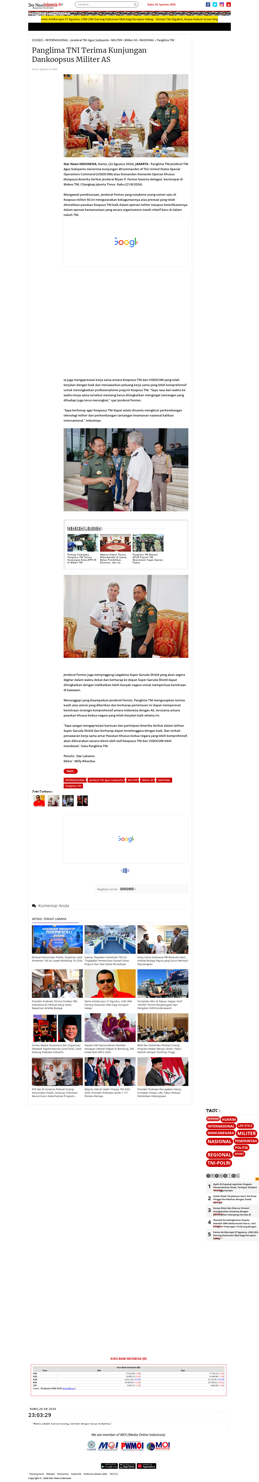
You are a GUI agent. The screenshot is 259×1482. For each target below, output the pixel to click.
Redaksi (50, 1473)
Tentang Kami (36, 1473)
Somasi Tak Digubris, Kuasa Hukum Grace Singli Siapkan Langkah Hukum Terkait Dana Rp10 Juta (182, 19)
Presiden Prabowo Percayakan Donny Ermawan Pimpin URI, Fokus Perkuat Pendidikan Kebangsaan (159, 1093)
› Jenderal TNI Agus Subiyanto (89, 40)
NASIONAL (164, 780)
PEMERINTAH (246, 1141)
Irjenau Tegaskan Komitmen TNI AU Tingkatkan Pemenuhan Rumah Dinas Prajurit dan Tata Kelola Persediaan (107, 961)
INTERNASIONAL (75, 780)
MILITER (132, 780)
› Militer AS (130, 40)
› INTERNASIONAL (56, 40)
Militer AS (147, 780)
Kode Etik (76, 1473)
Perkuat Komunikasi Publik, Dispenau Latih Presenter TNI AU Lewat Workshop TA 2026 (57, 959)
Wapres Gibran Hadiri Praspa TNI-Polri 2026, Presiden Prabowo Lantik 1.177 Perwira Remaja (107, 1093)
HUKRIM (229, 1119)
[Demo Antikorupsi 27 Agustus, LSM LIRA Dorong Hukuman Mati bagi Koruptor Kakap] (110, 996)
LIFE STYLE (245, 1126)
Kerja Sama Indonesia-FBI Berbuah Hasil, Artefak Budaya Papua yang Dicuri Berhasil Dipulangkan (162, 961)
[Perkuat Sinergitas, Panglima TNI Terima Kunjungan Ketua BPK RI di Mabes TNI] (82, 543)
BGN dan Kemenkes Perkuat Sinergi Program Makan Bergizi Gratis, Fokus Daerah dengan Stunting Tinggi (159, 1049)
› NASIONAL (146, 40)
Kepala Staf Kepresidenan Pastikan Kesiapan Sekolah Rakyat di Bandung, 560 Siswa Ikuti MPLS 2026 (109, 1049)
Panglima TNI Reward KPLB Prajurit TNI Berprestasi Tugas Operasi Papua (148, 558)
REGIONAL (219, 1155)
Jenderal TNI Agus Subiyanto (106, 780)
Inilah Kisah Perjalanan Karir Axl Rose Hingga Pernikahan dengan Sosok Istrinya (235, 1199)
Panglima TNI (73, 786)
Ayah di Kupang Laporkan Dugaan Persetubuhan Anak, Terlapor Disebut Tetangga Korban (235, 1187)
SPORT (239, 1154)
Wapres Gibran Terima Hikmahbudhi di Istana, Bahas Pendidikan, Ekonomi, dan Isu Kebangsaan (113, 560)
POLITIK (241, 1147)
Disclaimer (63, 1473)
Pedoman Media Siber (95, 1473)
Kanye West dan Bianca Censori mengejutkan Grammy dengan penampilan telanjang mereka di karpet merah (232, 1212)
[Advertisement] (126, 242)
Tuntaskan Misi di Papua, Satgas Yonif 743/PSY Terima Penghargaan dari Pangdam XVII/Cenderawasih (159, 1005)
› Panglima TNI (164, 40)
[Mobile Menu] (229, 13)
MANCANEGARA (221, 1132)
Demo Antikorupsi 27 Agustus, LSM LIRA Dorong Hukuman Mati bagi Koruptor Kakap (59, 19)
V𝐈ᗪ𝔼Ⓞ (114, 1473)
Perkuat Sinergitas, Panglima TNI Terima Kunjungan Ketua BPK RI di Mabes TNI (81, 558)
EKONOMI (213, 1118)
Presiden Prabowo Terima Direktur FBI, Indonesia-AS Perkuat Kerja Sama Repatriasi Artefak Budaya (55, 1005)
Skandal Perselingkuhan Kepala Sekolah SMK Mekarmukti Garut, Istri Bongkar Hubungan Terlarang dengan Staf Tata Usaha (235, 1224)
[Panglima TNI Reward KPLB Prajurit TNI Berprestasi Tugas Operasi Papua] (148, 543)
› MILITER (116, 40)
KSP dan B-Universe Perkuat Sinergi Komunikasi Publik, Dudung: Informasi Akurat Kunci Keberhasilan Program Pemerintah (55, 1093)
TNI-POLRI (219, 1163)
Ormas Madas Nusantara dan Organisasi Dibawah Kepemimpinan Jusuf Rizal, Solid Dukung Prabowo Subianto (56, 1049)
